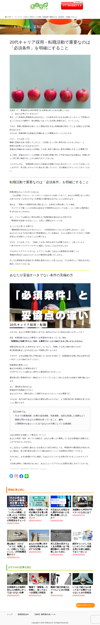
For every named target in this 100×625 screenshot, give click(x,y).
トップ (9, 614)
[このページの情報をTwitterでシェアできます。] (12, 477)
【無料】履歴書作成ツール (45, 614)
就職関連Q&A (23, 614)
